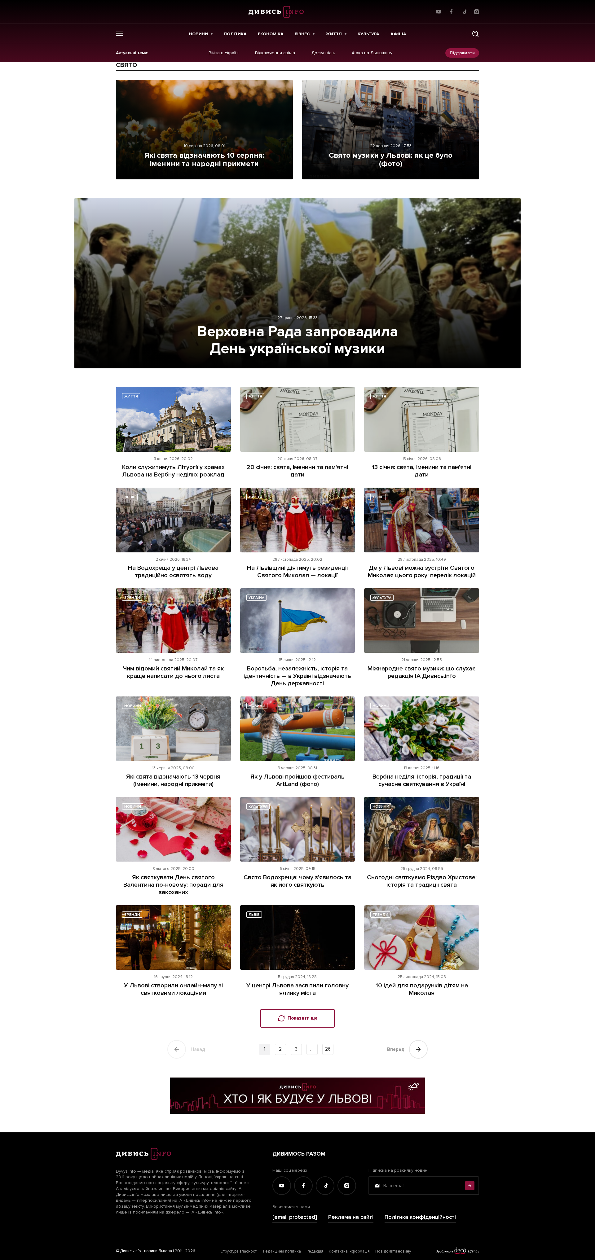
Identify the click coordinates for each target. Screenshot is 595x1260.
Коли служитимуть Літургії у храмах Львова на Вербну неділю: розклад (173, 470)
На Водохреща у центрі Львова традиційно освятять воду (173, 571)
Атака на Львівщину (372, 52)
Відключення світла (275, 52)
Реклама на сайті (350, 1217)
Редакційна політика (282, 1251)
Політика (235, 34)
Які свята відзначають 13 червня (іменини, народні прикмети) (173, 780)
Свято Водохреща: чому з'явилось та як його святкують (297, 881)
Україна (256, 597)
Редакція (314, 1251)
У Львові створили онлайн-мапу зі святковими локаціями (173, 989)
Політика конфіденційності (420, 1217)
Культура (368, 34)
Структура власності (239, 1251)
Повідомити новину (393, 1251)
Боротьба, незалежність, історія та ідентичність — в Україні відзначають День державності (297, 676)
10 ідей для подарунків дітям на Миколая (422, 989)
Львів (129, 497)
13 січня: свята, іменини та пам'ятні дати (421, 470)
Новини (198, 34)
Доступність (323, 52)
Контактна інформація (349, 1251)
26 (328, 1049)
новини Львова (158, 1251)
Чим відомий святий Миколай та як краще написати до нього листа (173, 672)
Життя (334, 34)
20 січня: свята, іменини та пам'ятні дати (297, 470)
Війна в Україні (224, 52)
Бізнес (302, 34)
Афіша (398, 34)
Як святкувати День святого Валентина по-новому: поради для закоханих (173, 885)
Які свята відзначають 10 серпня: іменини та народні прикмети (204, 160)
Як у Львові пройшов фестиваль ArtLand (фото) (297, 780)
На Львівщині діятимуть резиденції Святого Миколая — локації (297, 571)
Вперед (395, 1049)
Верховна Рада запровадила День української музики (297, 340)
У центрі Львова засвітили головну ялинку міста (297, 989)
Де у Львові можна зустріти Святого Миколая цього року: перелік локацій (422, 571)
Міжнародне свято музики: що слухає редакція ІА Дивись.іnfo (422, 672)
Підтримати (462, 52)
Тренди (132, 597)
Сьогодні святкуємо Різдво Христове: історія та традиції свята (422, 881)
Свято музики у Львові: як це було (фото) (390, 160)
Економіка (271, 34)
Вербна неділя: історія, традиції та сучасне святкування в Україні (421, 780)
